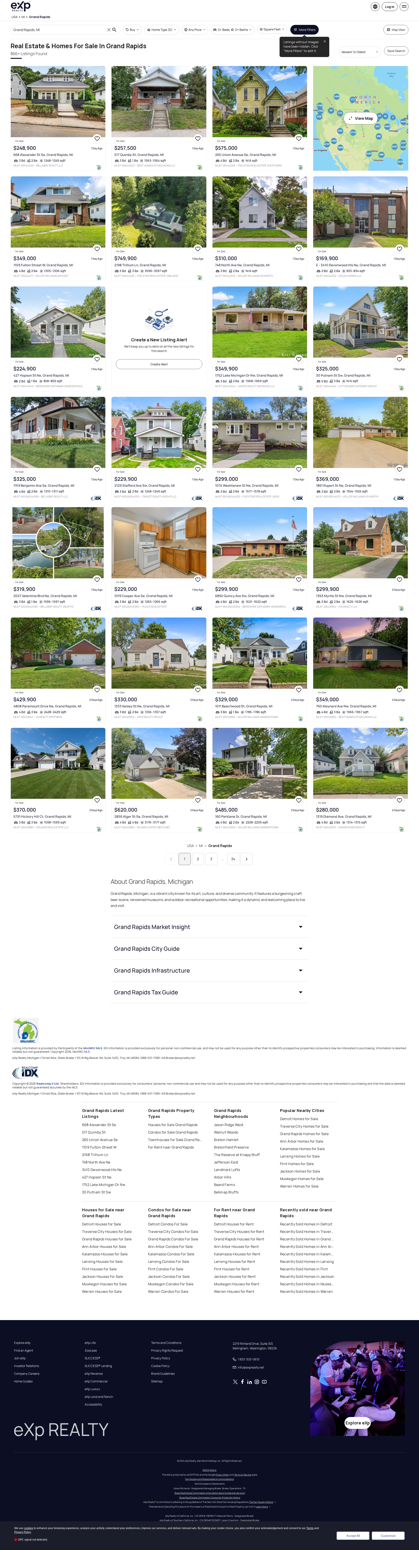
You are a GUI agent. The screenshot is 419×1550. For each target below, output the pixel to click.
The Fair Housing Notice (261, 1502)
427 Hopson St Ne (97, 1177)
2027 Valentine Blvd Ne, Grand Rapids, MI (45, 596)
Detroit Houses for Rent (234, 1224)
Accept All (353, 1535)
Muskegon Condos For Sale (171, 1284)
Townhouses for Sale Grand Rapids (175, 1139)
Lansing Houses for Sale (102, 1261)
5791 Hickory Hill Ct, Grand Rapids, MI (42, 816)
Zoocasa (91, 1350)
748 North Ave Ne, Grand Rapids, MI (242, 265)
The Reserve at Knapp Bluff (237, 1154)
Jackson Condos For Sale (169, 1276)
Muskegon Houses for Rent (237, 1284)
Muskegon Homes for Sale (302, 1178)
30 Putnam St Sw (96, 1192)
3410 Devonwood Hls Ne (102, 1169)
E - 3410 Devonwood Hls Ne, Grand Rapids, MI (351, 265)
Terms (310, 1528)
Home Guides (23, 1381)
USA (190, 845)
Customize (388, 1535)
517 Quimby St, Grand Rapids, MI (139, 154)
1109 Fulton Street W (99, 1147)
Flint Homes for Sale (297, 1163)
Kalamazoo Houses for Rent (237, 1254)
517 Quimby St (94, 1132)
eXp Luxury (92, 1389)
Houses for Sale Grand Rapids (173, 1124)
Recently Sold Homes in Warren (306, 1291)
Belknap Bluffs (226, 1192)
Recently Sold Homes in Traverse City (307, 1231)
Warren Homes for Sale (299, 1186)
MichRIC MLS (92, 1048)
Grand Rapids (220, 845)
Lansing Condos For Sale (168, 1261)
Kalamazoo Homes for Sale (302, 1148)
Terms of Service (242, 1474)
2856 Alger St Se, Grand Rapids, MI (141, 816)
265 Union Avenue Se (100, 1139)
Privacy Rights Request (167, 1350)
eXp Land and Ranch (99, 1396)
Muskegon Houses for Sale (104, 1284)
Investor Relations (26, 1365)
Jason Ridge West (228, 1124)
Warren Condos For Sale (168, 1291)
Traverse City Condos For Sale (173, 1231)
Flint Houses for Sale (99, 1269)
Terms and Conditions (166, 1342)
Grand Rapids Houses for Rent (239, 1239)
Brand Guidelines (163, 1373)
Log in (389, 7)
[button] (210, 927)
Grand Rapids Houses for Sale (107, 1239)
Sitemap (157, 1381)
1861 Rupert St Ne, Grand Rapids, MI (343, 485)
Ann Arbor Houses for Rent (236, 1246)
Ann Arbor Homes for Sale (301, 1141)
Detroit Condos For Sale (168, 1224)
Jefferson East (226, 1162)
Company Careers (26, 1373)
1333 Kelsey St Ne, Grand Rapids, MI (142, 706)
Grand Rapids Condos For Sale (173, 1239)
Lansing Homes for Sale (300, 1156)
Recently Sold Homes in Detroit (306, 1224)
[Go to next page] (247, 859)
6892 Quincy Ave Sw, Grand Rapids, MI (244, 596)
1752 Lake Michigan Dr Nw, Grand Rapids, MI (249, 375)
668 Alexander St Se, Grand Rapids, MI (43, 154)
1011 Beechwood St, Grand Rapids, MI (244, 706)
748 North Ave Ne (96, 1162)
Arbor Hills (222, 1177)
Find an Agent (23, 1350)
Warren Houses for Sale (102, 1291)
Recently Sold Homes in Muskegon (307, 1284)
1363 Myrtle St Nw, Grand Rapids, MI (344, 596)
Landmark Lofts (227, 1169)
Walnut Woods (226, 1132)
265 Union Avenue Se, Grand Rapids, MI (245, 154)
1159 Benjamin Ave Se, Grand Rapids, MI (43, 485)
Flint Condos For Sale (165, 1269)
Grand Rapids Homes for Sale (304, 1133)
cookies (28, 1528)
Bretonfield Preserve (231, 1147)
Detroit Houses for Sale (101, 1224)
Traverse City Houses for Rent (239, 1231)
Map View (398, 30)
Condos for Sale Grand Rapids (173, 1132)
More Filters (307, 30)
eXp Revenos (94, 1373)
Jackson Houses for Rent (235, 1276)
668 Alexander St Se (99, 1124)
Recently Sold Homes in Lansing (307, 1261)
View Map (364, 118)
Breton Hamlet (226, 1139)
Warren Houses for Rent (234, 1291)
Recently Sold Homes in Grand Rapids (307, 1239)
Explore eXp (22, 1342)
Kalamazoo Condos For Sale (171, 1254)
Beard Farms (224, 1184)
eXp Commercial (96, 1381)
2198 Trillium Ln (95, 1154)
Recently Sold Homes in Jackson (307, 1276)
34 (233, 858)
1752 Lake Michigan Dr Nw (103, 1184)
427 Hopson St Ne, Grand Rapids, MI (41, 375)
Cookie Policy (160, 1365)
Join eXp (20, 1358)
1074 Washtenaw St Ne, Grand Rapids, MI (246, 485)
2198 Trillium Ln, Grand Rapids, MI (140, 265)
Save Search (396, 51)
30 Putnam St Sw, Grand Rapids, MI (343, 375)
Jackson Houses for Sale (102, 1276)
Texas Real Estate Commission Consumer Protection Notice (209, 1497)
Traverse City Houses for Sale (107, 1231)
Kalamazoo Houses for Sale (105, 1254)
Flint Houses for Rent (231, 1269)
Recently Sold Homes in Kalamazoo (307, 1254)
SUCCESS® (92, 1358)
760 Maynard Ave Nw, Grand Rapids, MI (346, 706)
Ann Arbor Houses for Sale (104, 1246)
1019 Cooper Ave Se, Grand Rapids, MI (143, 596)
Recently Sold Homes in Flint (304, 1269)
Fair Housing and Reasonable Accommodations (209, 1479)
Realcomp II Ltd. (48, 1084)
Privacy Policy (160, 1358)
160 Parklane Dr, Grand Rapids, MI (241, 816)
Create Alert (159, 364)
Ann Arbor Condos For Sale (170, 1246)
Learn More (262, 1506)
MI (201, 845)
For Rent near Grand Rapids (171, 1147)
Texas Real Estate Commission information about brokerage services (209, 1493)
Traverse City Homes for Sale (304, 1126)
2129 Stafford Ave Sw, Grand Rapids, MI (144, 485)
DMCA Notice (209, 1470)
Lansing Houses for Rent (234, 1261)
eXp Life (90, 1342)
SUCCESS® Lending (98, 1365)
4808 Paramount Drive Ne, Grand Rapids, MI (47, 706)
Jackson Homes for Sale (300, 1171)
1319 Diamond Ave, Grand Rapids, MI (343, 816)
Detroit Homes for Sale (299, 1118)
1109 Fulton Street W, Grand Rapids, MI (43, 265)
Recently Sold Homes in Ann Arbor (307, 1246)
